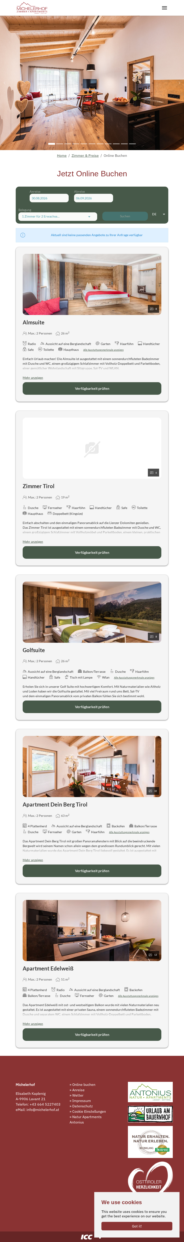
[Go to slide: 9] (116, 144)
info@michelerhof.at (42, 1109)
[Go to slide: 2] (59, 144)
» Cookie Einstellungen (88, 1111)
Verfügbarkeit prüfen (92, 388)
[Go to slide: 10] (124, 144)
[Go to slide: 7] (100, 144)
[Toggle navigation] (164, 8)
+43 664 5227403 (45, 1104)
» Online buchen (82, 1084)
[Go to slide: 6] (92, 144)
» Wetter (76, 1095)
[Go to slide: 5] (84, 144)
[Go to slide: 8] (108, 144)
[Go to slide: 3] (67, 144)
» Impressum (80, 1100)
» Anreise (77, 1090)
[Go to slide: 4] (75, 144)
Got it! (137, 1226)
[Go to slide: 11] (132, 144)
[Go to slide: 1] (51, 144)
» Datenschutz (81, 1106)
